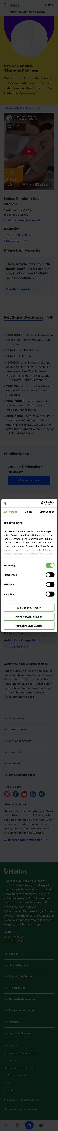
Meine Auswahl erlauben (29, 616)
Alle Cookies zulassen (29, 607)
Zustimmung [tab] (10, 511)
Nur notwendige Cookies (29, 626)
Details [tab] (28, 511)
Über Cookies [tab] (47, 511)
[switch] (50, 574)
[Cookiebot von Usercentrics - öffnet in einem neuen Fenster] (41, 503)
